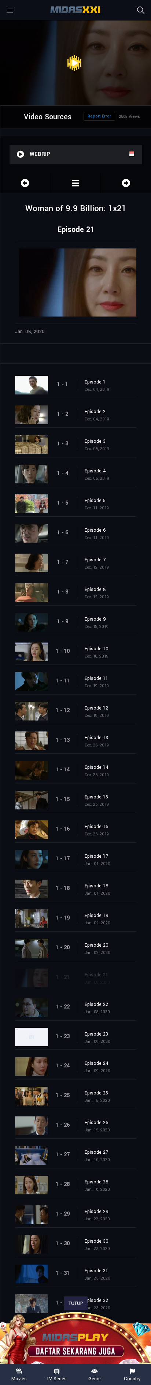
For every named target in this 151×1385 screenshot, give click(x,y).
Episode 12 (96, 708)
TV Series (57, 1378)
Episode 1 (95, 382)
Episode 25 (96, 1093)
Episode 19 (96, 915)
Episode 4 (95, 471)
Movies (19, 1378)
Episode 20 (96, 945)
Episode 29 (96, 1211)
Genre (94, 1378)
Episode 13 (96, 737)
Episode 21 (96, 975)
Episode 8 (95, 589)
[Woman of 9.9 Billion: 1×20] (25, 183)
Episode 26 (96, 1122)
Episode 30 (96, 1241)
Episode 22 (96, 1004)
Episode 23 (96, 1034)
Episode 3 (95, 441)
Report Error (99, 116)
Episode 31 (96, 1271)
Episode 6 (95, 530)
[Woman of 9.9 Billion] (75, 183)
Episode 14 (96, 767)
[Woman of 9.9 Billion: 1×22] (126, 183)
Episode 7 (95, 560)
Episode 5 (95, 500)
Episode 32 (96, 1300)
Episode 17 (96, 856)
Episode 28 (96, 1182)
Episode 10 (96, 648)
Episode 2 (95, 411)
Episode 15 (96, 797)
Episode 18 (96, 886)
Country (132, 1378)
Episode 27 (96, 1152)
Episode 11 (96, 678)
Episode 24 (96, 1063)
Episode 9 (95, 619)
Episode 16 (96, 826)
